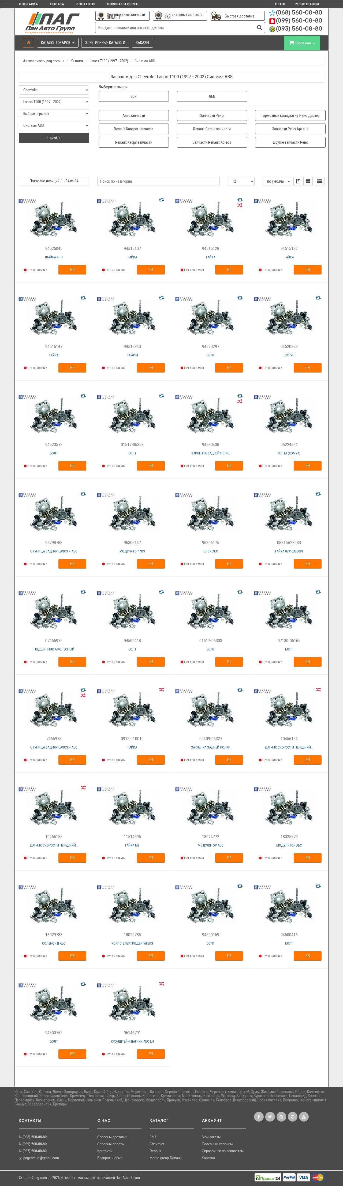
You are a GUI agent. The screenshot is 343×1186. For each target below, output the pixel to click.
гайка (132, 257)
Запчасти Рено (212, 115)
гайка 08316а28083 (289, 551)
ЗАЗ (153, 1137)
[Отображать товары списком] (320, 181)
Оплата (57, 4)
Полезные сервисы (217, 1144)
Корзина (208, 1158)
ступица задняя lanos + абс (53, 551)
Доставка (28, 4)
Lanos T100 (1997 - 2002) (109, 61)
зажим (132, 355)
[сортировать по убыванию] (297, 181)
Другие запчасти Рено (290, 142)
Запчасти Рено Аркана (290, 129)
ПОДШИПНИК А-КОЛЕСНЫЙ (54, 649)
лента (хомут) (289, 453)
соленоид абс (54, 943)
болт (211, 355)
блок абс (210, 551)
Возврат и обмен (122, 4)
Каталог (77, 61)
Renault (155, 1151)
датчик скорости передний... (289, 747)
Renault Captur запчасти (212, 129)
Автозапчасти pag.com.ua (43, 61)
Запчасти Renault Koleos (212, 142)
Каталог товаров (56, 43)
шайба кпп (54, 257)
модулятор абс (210, 845)
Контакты (85, 4)
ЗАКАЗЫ (142, 43)
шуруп (289, 355)
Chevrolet (157, 1144)
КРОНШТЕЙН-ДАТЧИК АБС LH (132, 1041)
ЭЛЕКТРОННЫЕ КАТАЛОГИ (105, 43)
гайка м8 (132, 845)
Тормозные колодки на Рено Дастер (290, 115)
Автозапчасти (133, 115)
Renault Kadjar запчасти (133, 142)
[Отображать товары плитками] (308, 181)
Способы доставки (112, 1137)
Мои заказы (211, 1137)
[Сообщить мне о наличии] (72, 270)
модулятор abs (132, 551)
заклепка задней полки (210, 747)
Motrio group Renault (166, 1158)
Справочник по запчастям (223, 1151)
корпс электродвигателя (132, 943)
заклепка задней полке (210, 453)
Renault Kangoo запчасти (133, 129)
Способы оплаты (110, 1144)
